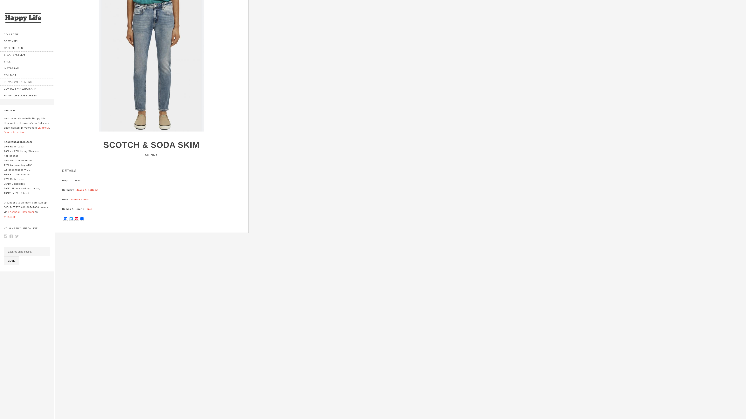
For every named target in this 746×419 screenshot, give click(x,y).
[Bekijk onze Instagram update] (5, 236)
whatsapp (10, 216)
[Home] (23, 23)
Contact (10, 75)
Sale (7, 61)
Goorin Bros (11, 132)
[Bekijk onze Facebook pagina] (11, 236)
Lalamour (43, 127)
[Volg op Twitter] (17, 236)
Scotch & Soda (80, 199)
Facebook (14, 212)
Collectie (11, 34)
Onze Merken (13, 48)
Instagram (11, 68)
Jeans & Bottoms (87, 190)
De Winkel (11, 41)
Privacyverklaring (18, 82)
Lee (22, 132)
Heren (88, 209)
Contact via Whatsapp (20, 88)
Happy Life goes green (20, 95)
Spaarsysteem (14, 55)
